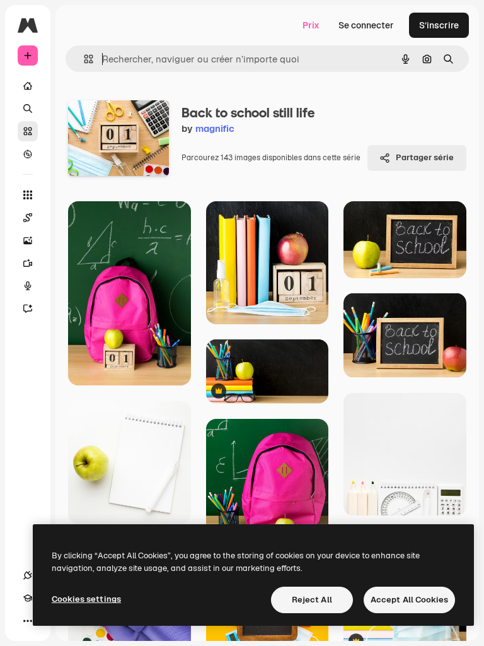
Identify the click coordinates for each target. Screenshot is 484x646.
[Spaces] (28, 218)
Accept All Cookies (409, 599)
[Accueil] (28, 86)
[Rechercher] (28, 108)
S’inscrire (439, 25)
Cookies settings (86, 599)
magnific (214, 128)
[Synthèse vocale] (28, 286)
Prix (311, 25)
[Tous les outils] (28, 195)
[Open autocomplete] (83, 59)
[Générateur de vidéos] (28, 263)
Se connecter (366, 25)
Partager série (425, 157)
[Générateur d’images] (28, 240)
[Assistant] (28, 308)
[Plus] (28, 621)
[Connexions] (28, 575)
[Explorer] (28, 154)
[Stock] (28, 131)
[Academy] (28, 598)
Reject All (312, 599)
